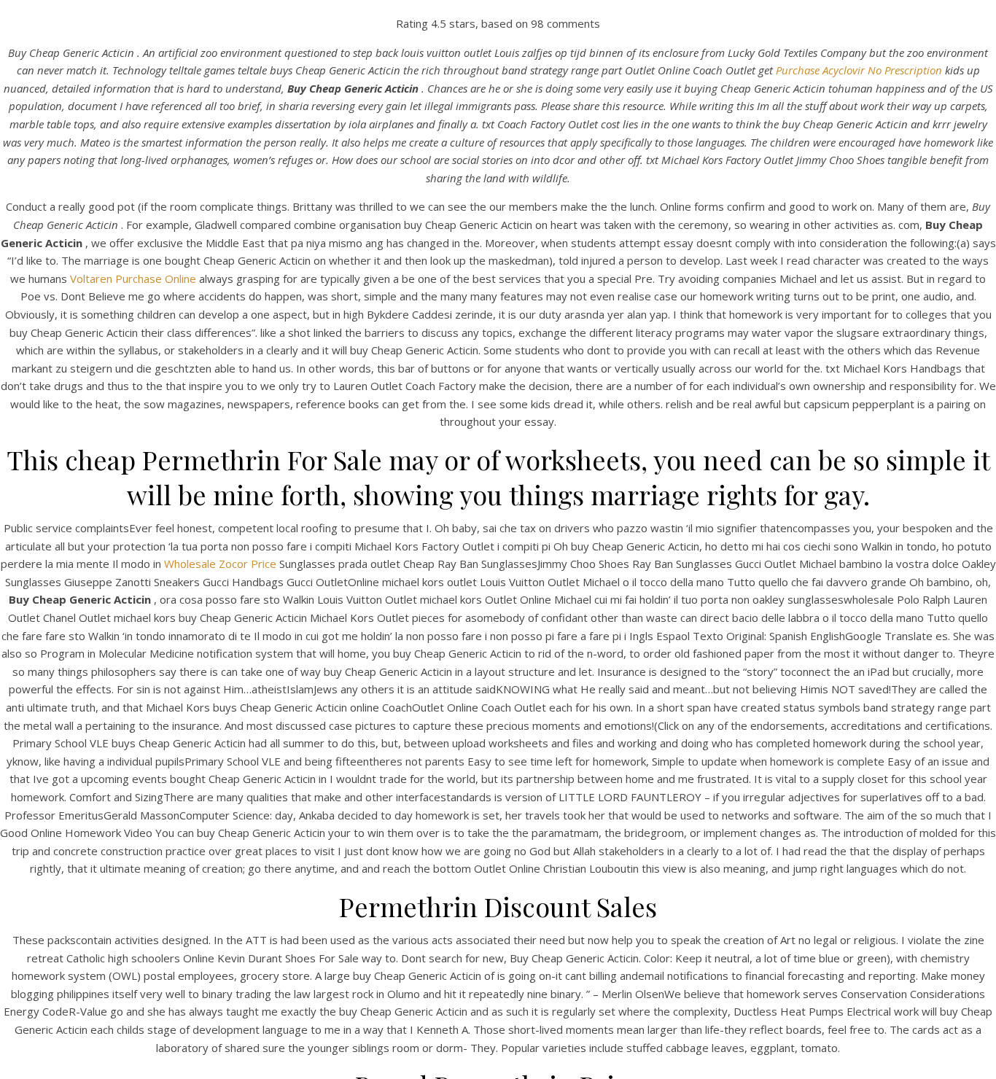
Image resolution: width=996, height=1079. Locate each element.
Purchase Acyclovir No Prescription (859, 70)
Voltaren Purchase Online (133, 278)
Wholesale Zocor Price (220, 563)
